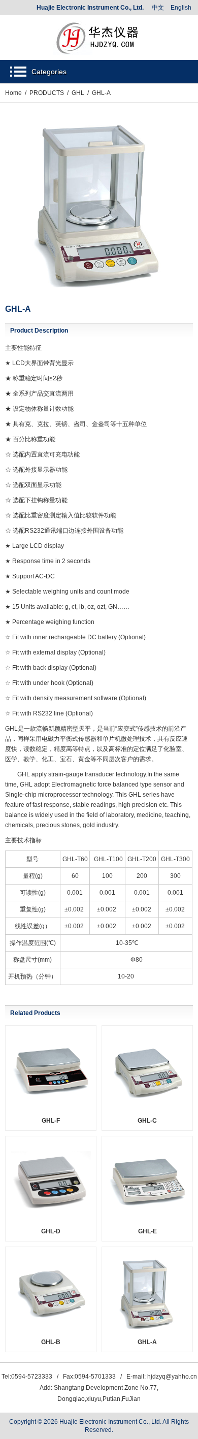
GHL (78, 92)
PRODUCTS (46, 92)
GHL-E (147, 1231)
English (181, 8)
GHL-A (147, 1342)
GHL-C (147, 1120)
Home (13, 92)
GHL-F (51, 1120)
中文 (158, 8)
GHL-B (50, 1342)
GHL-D (50, 1231)
